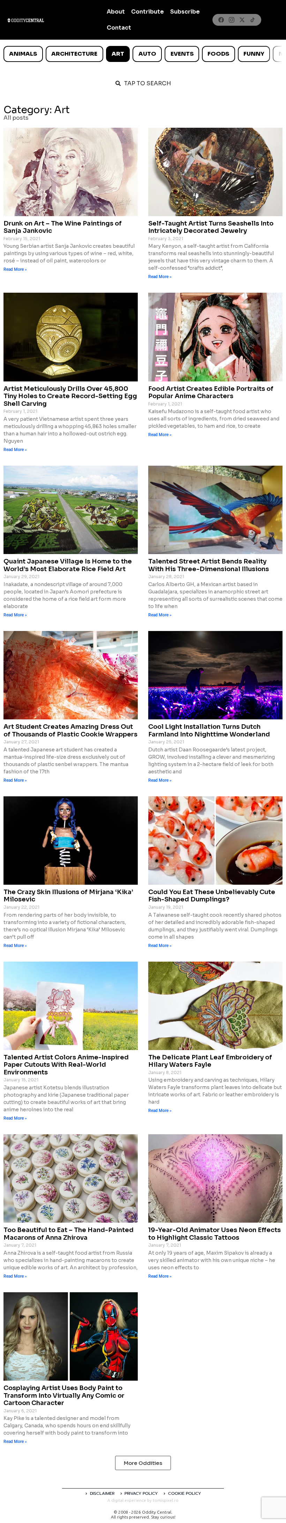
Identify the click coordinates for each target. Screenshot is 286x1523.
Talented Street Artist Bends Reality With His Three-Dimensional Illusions (208, 565)
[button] (143, 1463)
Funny (253, 53)
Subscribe (185, 11)
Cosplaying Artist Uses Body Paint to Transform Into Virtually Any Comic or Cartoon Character (64, 1395)
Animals (23, 53)
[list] (143, 54)
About (116, 11)
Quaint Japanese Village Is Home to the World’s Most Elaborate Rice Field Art (67, 565)
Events (182, 53)
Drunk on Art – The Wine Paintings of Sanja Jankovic (62, 227)
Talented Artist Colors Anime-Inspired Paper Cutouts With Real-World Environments (66, 1065)
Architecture (74, 53)
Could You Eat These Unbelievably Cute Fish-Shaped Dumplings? (211, 895)
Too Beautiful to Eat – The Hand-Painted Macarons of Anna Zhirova (68, 1233)
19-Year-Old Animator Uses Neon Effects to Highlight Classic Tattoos (214, 1233)
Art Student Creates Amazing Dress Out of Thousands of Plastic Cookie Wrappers (70, 730)
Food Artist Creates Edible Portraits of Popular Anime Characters (210, 392)
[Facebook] (221, 20)
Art (118, 53)
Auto (147, 53)
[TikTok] (252, 20)
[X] (242, 20)
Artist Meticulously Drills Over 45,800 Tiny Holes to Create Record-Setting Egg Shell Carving (70, 396)
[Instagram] (231, 20)
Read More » (15, 269)
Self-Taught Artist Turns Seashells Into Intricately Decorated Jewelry (210, 227)
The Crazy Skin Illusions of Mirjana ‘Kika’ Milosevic (68, 895)
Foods (218, 53)
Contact (119, 27)
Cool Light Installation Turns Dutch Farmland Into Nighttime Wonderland (209, 730)
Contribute (147, 11)
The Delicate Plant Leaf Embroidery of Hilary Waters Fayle (210, 1061)
